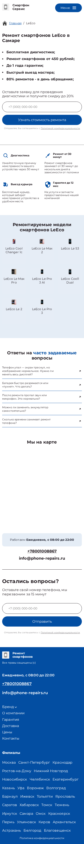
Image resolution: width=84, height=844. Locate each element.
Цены (7, 732)
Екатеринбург (66, 779)
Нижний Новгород (51, 771)
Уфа (20, 788)
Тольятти (45, 796)
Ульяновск (26, 822)
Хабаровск (29, 805)
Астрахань (11, 830)
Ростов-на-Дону (16, 771)
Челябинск (40, 779)
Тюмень (62, 805)
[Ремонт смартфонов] (5, 655)
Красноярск (59, 814)
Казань (8, 788)
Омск (41, 814)
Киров (44, 822)
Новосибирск (14, 779)
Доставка (10, 726)
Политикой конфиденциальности (60, 128)
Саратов (9, 805)
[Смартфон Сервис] (5, 7)
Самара (26, 814)
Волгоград (55, 788)
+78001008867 (42, 551)
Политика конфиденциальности (42, 838)
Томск (46, 805)
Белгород (32, 830)
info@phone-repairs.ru (42, 558)
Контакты (10, 738)
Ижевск (27, 796)
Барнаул (10, 796)
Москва (9, 762)
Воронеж (35, 788)
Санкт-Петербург (34, 762)
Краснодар (62, 762)
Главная (15, 23)
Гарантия (10, 720)
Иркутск (9, 814)
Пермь (8, 822)
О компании (13, 713)
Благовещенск (57, 830)
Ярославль (65, 796)
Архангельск (64, 822)
